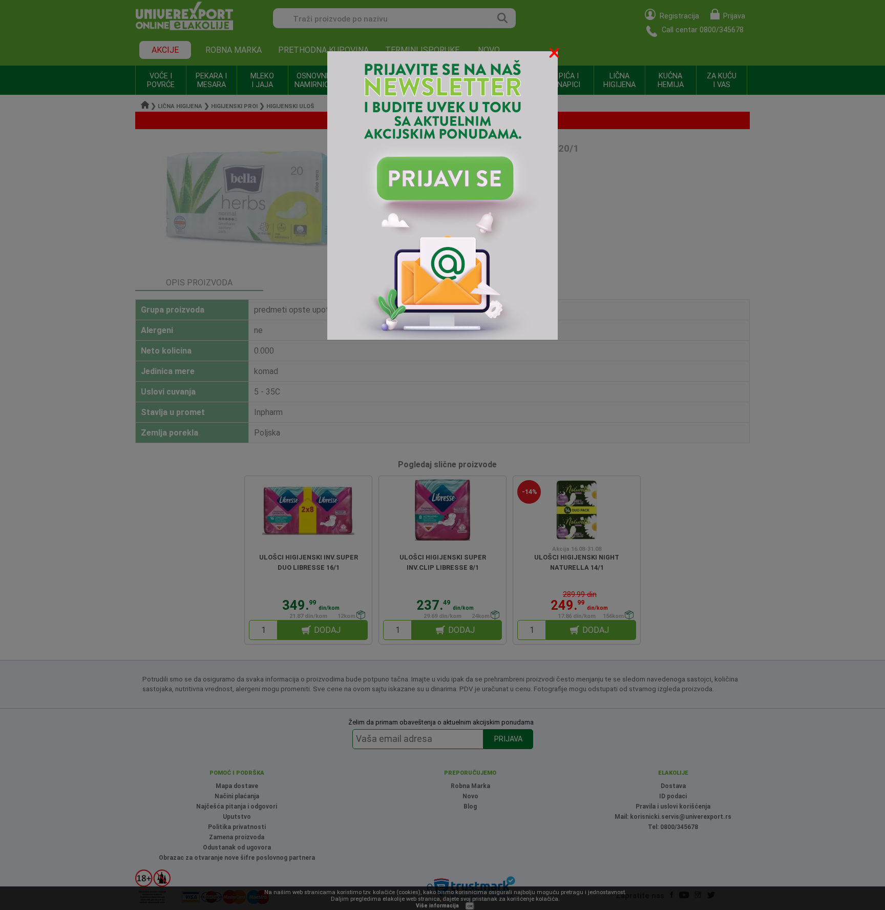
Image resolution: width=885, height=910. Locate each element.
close (555, 54)
